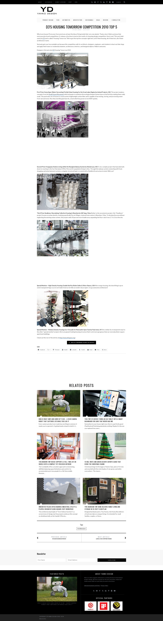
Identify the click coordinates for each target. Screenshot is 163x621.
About (40, 2)
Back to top (42, 618)
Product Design (48, 20)
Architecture (77, 20)
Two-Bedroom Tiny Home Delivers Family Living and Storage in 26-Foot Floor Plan (102, 508)
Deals (98, 20)
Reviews (105, 20)
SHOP (70, 2)
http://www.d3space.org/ (67, 338)
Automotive (66, 20)
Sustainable (89, 20)
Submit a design (60, 2)
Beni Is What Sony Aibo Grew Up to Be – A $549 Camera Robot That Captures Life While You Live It (58, 420)
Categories (48, 2)
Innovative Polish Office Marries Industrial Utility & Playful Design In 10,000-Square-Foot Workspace (58, 508)
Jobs (76, 2)
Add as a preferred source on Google (82, 342)
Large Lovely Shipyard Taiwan (104, 537)
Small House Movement (56, 94)
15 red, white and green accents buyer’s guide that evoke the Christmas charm (103, 463)
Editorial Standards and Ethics (92, 585)
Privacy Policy (104, 585)
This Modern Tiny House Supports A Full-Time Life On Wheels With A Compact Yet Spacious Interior (57, 463)
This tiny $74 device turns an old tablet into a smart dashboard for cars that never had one (104, 420)
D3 (44, 38)
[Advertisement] (95, 10)
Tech (57, 20)
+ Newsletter (115, 20)
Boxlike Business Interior (59, 537)
